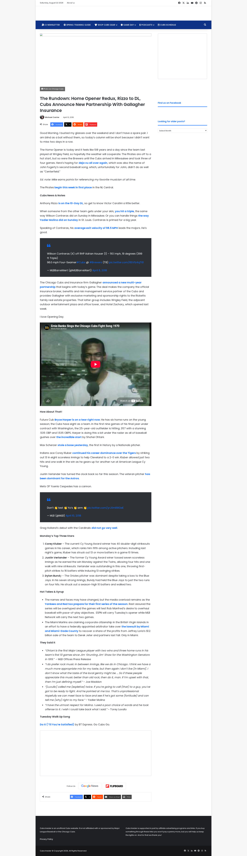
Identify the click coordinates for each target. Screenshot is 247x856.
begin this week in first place (73, 187)
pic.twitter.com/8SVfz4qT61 (126, 262)
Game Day (128, 24)
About (69, 2)
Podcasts (146, 24)
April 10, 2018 (73, 515)
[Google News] (89, 786)
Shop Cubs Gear (106, 24)
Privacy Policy (46, 839)
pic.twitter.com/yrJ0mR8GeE (105, 508)
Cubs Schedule (168, 24)
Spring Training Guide (78, 24)
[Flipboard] (114, 786)
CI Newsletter (52, 24)
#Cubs (80, 262)
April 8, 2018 (99, 270)
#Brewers (95, 262)
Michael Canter (52, 117)
